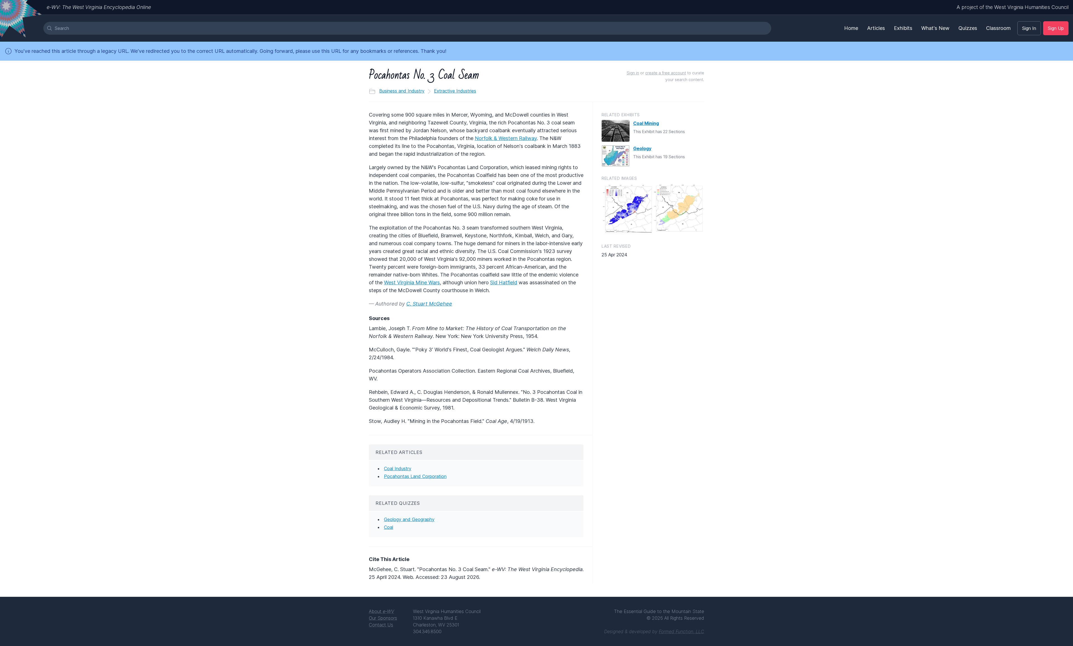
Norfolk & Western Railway (506, 138)
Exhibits (903, 28)
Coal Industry (397, 468)
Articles (876, 28)
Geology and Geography (409, 519)
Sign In (1029, 28)
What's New (935, 28)
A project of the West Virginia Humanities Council (1012, 7)
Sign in (633, 72)
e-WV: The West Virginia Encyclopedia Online (99, 7)
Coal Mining (646, 123)
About (381, 611)
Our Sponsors (383, 618)
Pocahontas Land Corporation (415, 476)
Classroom (998, 28)
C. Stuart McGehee (429, 304)
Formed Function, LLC (681, 631)
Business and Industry (401, 91)
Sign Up (1056, 28)
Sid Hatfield (503, 282)
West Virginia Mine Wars (412, 282)
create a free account (665, 72)
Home (851, 28)
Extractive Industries (455, 91)
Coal (388, 527)
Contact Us (381, 625)
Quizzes (967, 28)
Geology (642, 148)
